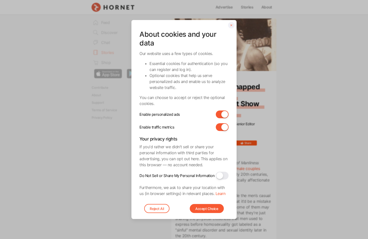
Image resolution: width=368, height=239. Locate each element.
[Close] (231, 25)
